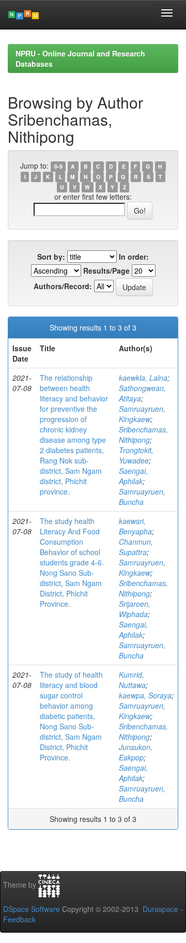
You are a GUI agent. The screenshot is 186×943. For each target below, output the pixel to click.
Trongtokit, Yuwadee (136, 455)
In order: (134, 256)
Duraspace (160, 909)
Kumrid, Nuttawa (132, 679)
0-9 (58, 166)
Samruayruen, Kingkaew (142, 413)
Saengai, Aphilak (133, 476)
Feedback (19, 919)
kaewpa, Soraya (145, 695)
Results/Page (106, 270)
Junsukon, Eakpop (135, 752)
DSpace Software (31, 909)
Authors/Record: (63, 286)
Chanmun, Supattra (136, 546)
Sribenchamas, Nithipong (143, 434)
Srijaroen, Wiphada (134, 608)
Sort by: (51, 256)
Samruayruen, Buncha (142, 496)
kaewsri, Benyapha (135, 526)
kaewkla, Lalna (143, 377)
